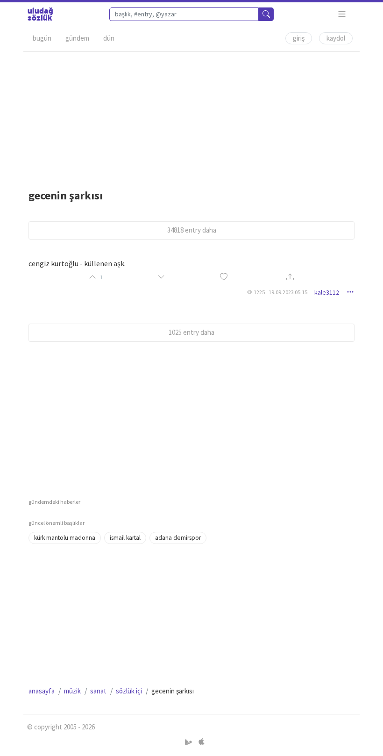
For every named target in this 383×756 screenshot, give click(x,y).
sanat (98, 690)
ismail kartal (125, 538)
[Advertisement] (191, 117)
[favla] (223, 277)
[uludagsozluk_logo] (40, 14)
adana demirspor (178, 538)
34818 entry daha (191, 230)
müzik (72, 690)
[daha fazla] (342, 14)
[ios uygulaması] (201, 741)
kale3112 (326, 292)
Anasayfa (41, 690)
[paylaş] (290, 277)
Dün (108, 38)
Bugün (42, 38)
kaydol (335, 38)
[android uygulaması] (189, 741)
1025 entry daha (191, 332)
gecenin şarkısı (65, 195)
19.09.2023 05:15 (288, 292)
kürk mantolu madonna (64, 538)
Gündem (77, 38)
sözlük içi (129, 690)
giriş (299, 38)
